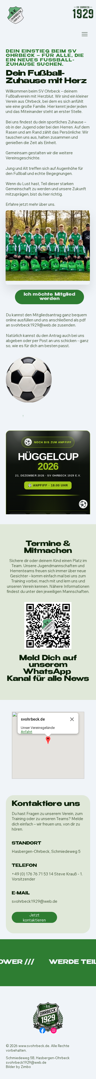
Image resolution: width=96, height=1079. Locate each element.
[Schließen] (72, 719)
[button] (48, 740)
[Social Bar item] (42, 1030)
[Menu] (84, 34)
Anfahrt (26, 732)
